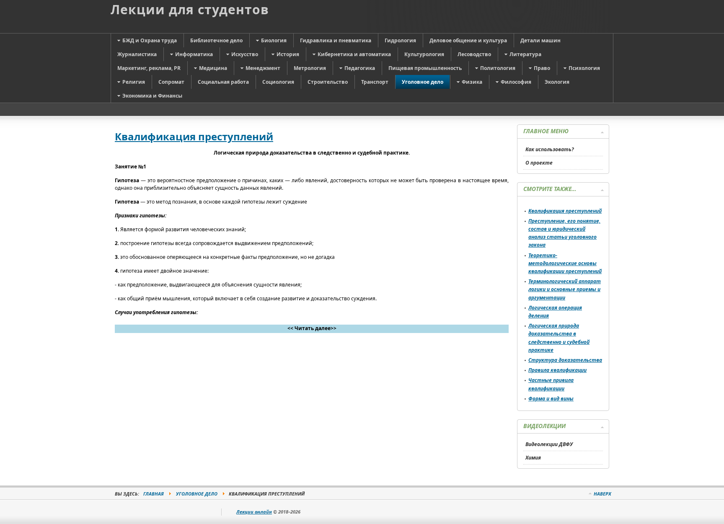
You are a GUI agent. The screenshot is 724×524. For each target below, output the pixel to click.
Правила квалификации (557, 370)
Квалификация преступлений (194, 136)
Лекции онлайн (254, 512)
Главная (153, 493)
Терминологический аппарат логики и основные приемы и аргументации (564, 289)
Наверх (602, 493)
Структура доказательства (565, 360)
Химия (533, 457)
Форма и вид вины (551, 398)
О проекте (539, 162)
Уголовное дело (196, 493)
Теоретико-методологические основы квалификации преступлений (565, 263)
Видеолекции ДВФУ (549, 444)
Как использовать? (549, 149)
